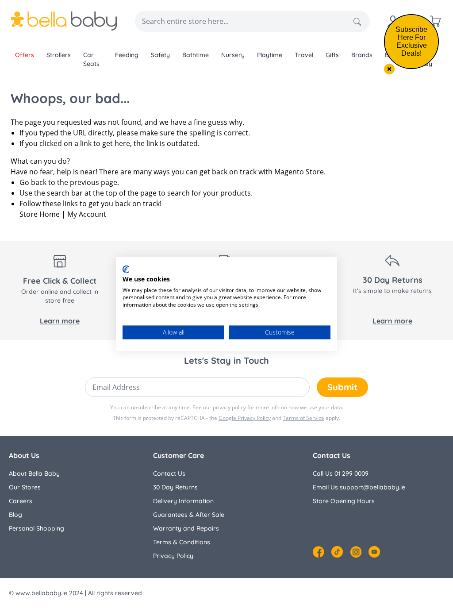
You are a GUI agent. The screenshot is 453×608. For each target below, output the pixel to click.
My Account (86, 214)
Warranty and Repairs (186, 528)
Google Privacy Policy (245, 418)
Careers (20, 501)
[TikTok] (337, 552)
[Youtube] (374, 552)
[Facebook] (318, 552)
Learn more (60, 320)
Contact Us (169, 473)
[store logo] (64, 21)
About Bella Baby (34, 473)
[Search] (357, 22)
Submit (342, 387)
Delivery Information (183, 501)
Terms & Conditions (181, 542)
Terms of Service (303, 418)
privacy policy (229, 407)
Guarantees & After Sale (188, 515)
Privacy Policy (173, 556)
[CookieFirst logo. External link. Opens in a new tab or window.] (126, 269)
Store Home (39, 214)
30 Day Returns (175, 487)
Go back (32, 182)
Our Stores (25, 487)
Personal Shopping (36, 528)
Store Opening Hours (344, 501)
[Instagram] (355, 552)
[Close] (389, 69)
